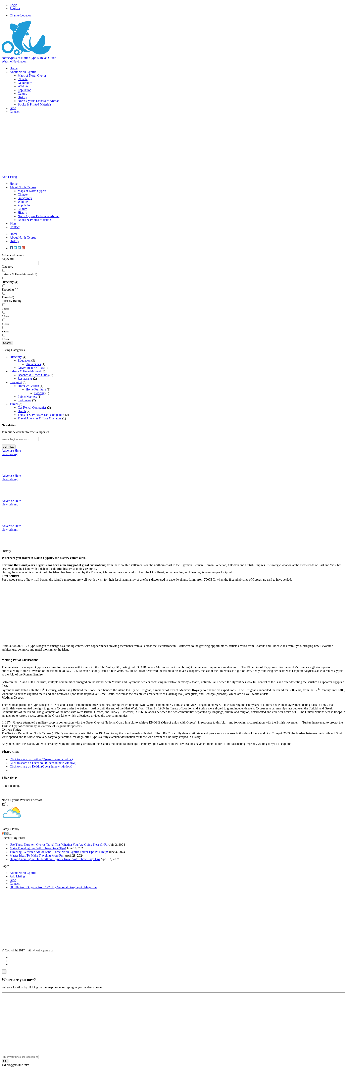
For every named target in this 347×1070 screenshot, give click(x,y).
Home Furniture (36, 389)
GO (5, 1061)
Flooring (39, 393)
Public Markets (27, 396)
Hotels (22, 411)
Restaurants (25, 378)
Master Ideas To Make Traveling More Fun (37, 855)
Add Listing (17, 876)
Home (13, 234)
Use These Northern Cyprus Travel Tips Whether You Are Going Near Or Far (59, 844)
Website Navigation (14, 61)
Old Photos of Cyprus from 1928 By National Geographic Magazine (53, 887)
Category (7, 266)
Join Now (8, 446)
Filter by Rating (11, 300)
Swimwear (24, 400)
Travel (14, 404)
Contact (14, 883)
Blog (13, 880)
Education (24, 360)
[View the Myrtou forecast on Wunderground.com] (6, 834)
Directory (16, 357)
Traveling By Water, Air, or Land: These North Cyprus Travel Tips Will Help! (59, 852)
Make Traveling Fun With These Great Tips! (38, 848)
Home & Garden (28, 385)
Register (15, 8)
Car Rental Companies (32, 407)
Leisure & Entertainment (25, 371)
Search (7, 342)
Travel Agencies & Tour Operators (39, 418)
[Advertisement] (173, 145)
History (14, 241)
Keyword (8, 258)
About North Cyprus (23, 237)
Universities (33, 364)
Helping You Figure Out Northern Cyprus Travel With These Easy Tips (55, 859)
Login (13, 5)
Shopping (16, 382)
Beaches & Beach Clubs (33, 375)
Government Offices (31, 367)
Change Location (21, 15)
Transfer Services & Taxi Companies (41, 414)
